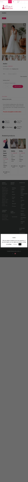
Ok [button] (20, 244)
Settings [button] (15, 244)
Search (10, 1)
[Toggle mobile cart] (22, 7)
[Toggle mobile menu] (25, 7)
